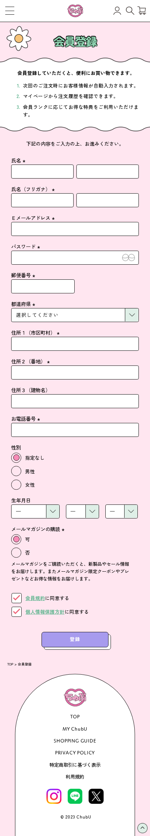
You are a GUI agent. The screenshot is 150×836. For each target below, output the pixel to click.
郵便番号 (24, 275)
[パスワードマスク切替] (128, 258)
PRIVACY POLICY (75, 752)
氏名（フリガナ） (34, 189)
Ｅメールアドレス (34, 217)
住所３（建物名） (30, 389)
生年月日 (21, 500)
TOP (10, 664)
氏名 (19, 160)
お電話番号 (26, 418)
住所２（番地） (31, 361)
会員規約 (35, 597)
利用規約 (75, 777)
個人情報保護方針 (45, 611)
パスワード (26, 246)
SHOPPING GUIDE (75, 741)
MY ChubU (75, 729)
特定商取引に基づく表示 (75, 765)
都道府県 (24, 303)
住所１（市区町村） (36, 332)
